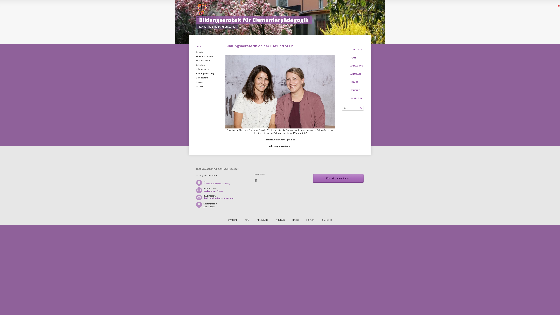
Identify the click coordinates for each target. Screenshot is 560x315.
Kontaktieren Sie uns (338, 178)
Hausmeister (202, 82)
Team (198, 46)
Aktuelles (355, 74)
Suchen (361, 108)
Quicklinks (356, 98)
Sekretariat (201, 65)
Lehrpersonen (202, 69)
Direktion (200, 52)
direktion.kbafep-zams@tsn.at (218, 198)
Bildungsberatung (205, 73)
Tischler (199, 86)
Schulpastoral (202, 77)
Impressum (256, 180)
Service (354, 82)
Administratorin (203, 60)
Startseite (356, 49)
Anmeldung (356, 65)
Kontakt (355, 90)
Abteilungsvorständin (205, 56)
